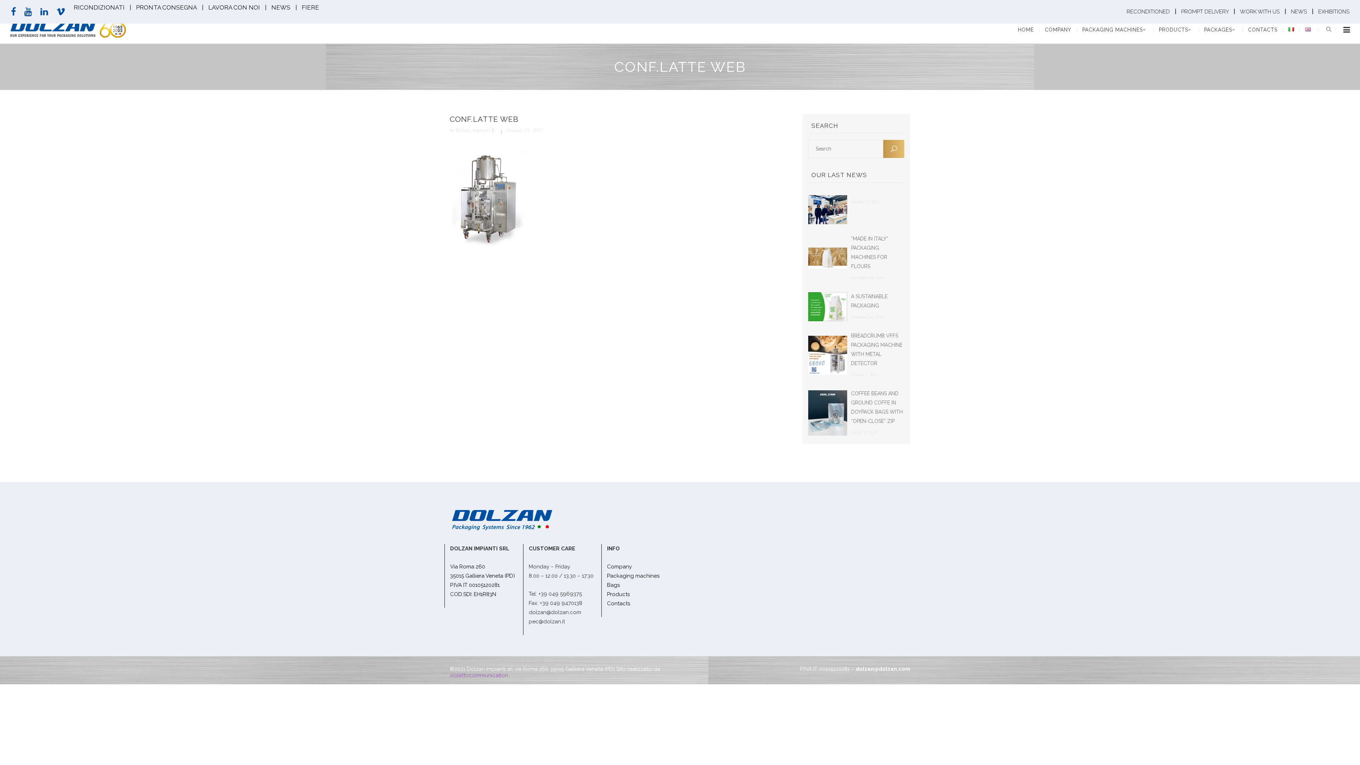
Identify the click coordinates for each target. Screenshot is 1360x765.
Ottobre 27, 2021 (865, 201)
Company (619, 566)
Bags (613, 585)
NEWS (280, 7)
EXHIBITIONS (1333, 11)
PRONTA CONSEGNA (166, 7)
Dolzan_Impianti (472, 129)
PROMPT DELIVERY (1205, 11)
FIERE (310, 7)
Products (618, 594)
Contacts (618, 603)
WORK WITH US (1260, 11)
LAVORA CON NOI (234, 7)
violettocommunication (479, 675)
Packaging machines (633, 576)
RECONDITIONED (1149, 11)
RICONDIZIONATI (99, 7)
